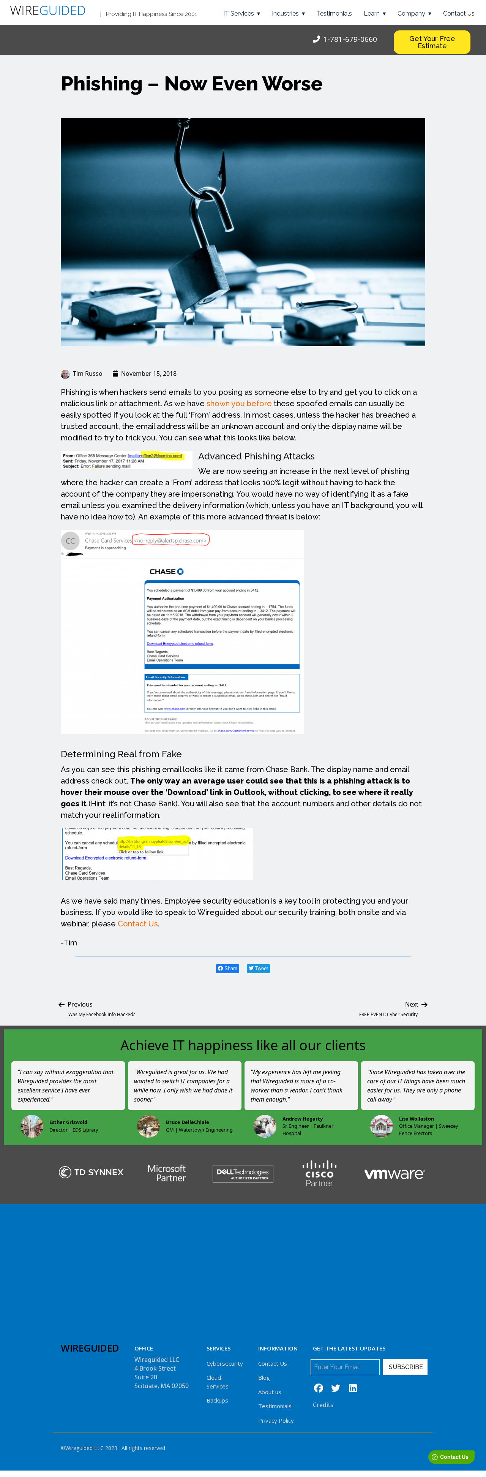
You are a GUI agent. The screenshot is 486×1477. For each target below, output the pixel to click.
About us (269, 1392)
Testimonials (334, 13)
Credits (323, 1405)
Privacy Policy (276, 1420)
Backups (217, 1400)
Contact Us (459, 13)
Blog (264, 1377)
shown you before (239, 403)
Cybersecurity (225, 1363)
